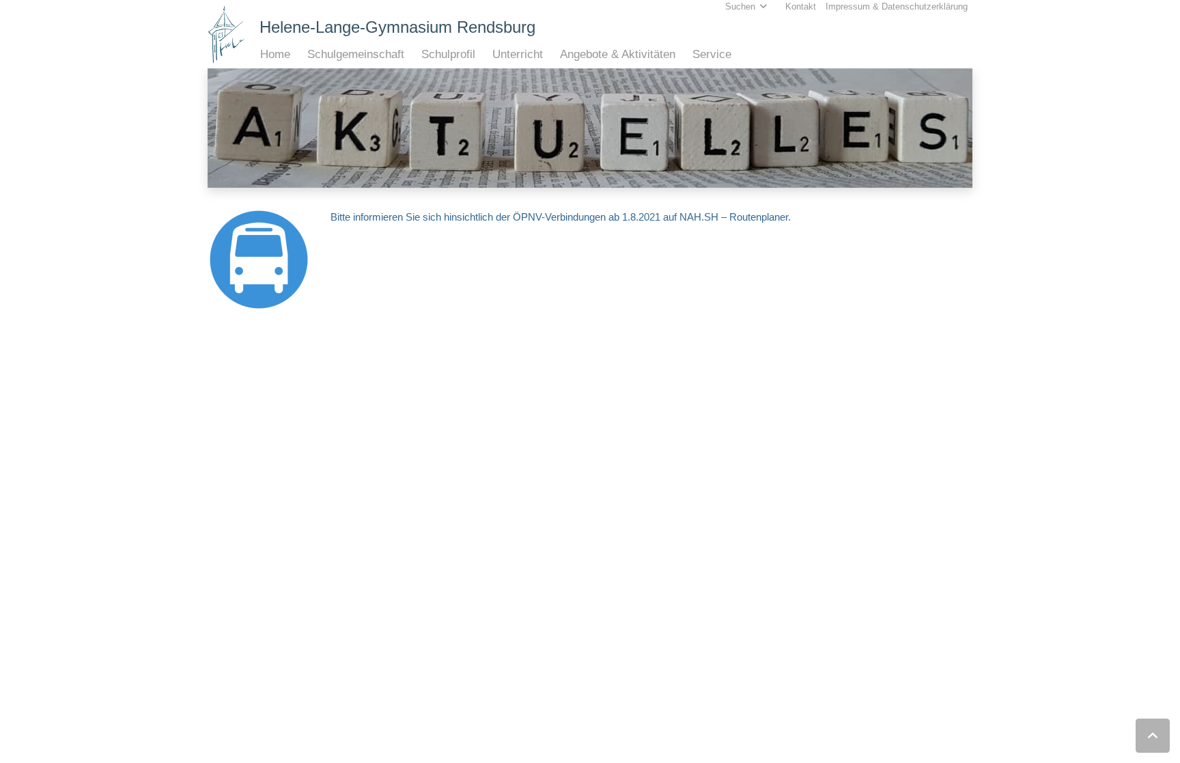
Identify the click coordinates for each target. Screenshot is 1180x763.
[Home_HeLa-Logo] (226, 34)
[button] (297, 54)
